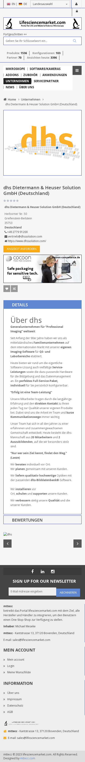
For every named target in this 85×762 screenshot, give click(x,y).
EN (13, 4)
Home (12, 99)
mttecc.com (27, 758)
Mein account (15, 659)
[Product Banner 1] (42, 269)
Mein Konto (76, 4)
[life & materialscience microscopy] (42, 23)
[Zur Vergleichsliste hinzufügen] (14, 288)
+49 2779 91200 (17, 232)
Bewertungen (27, 520)
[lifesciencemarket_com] (52, 571)
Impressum (14, 699)
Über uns (13, 693)
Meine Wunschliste (19, 672)
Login (77, 12)
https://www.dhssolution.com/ (26, 241)
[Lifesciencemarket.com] (42, 571)
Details (20, 304)
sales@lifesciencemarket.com (31, 640)
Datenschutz (15, 705)
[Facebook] (32, 571)
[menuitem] (15, 69)
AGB (10, 712)
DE (25, 4)
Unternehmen (30, 99)
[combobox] (42, 41)
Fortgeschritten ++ (15, 34)
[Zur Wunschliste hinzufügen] (6, 288)
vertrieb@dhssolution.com (24, 236)
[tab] (42, 304)
